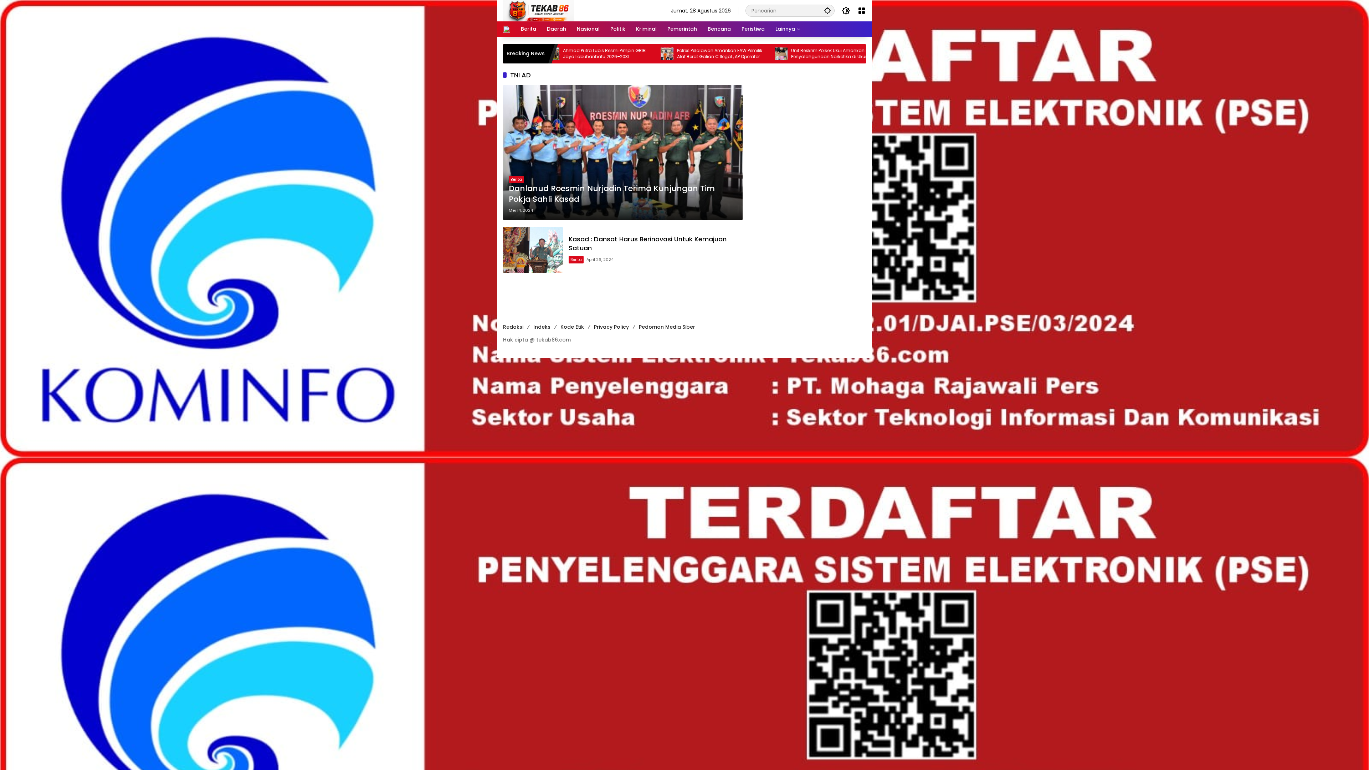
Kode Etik (572, 326)
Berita (516, 179)
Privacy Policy (611, 326)
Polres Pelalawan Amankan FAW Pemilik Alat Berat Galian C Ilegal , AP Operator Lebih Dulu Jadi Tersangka (632, 54)
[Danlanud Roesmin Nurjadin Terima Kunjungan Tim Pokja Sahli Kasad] (623, 152)
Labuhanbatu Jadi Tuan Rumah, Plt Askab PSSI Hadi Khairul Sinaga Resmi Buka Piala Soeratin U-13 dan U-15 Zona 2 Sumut (863, 54)
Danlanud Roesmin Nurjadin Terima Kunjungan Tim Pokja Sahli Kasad (612, 194)
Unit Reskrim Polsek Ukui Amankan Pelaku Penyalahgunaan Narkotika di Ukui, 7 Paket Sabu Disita (748, 54)
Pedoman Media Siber (667, 326)
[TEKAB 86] (538, 10)
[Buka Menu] (861, 10)
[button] (827, 10)
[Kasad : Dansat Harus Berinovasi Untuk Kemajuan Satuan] (533, 250)
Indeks (541, 326)
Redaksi (513, 326)
